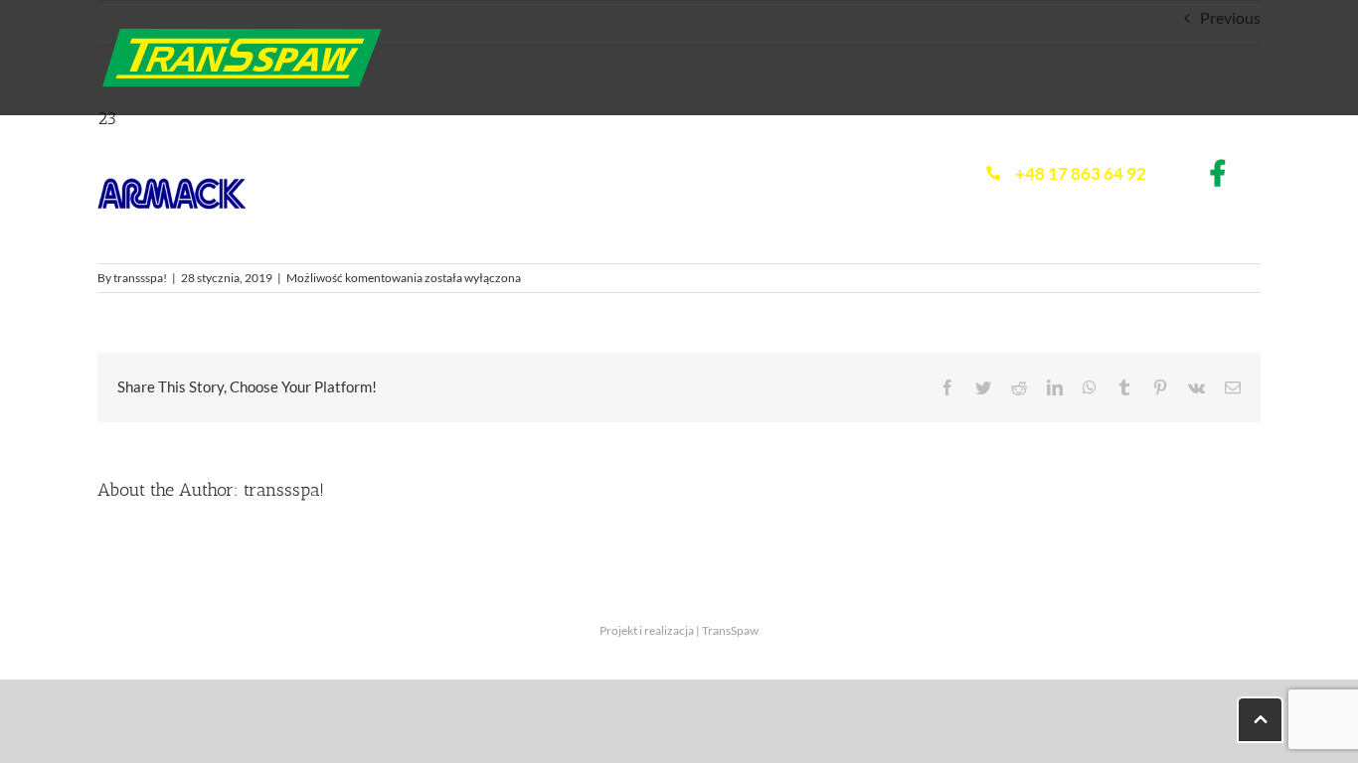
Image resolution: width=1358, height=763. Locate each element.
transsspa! (140, 277)
